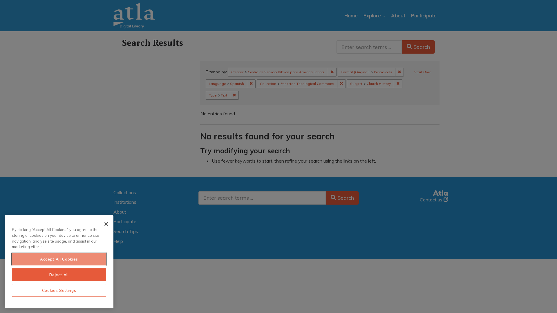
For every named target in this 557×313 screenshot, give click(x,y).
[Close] (106, 224)
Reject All (59, 274)
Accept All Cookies (59, 259)
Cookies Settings (59, 290)
